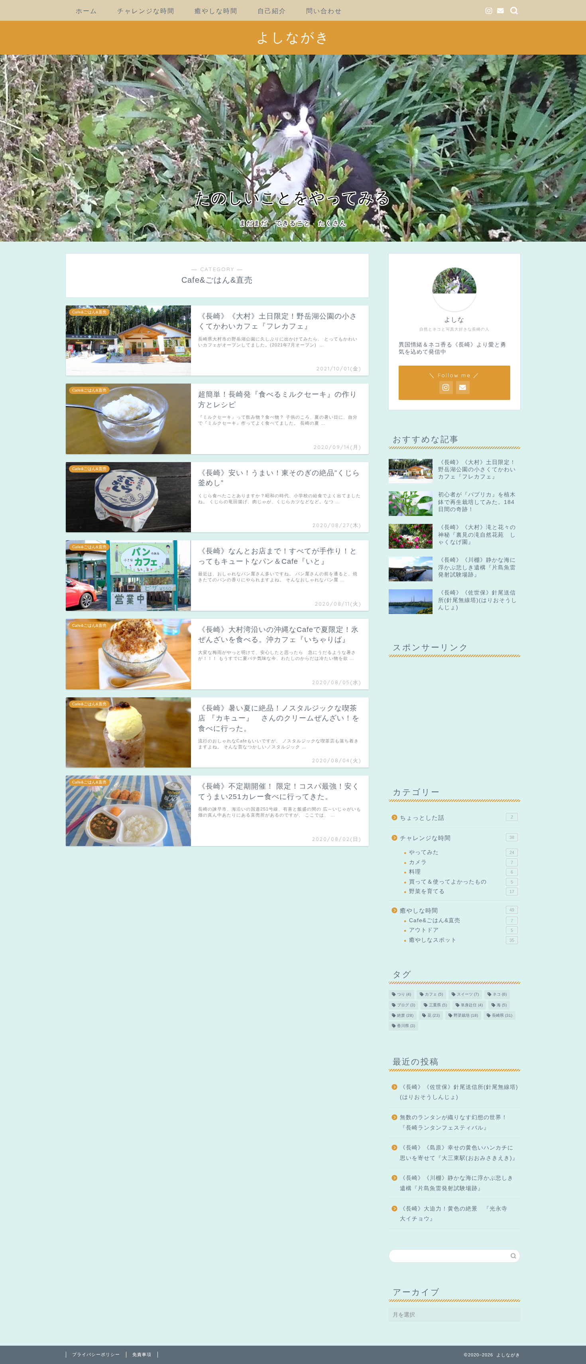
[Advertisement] (454, 713)
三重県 (438, 1005)
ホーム (86, 11)
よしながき (293, 37)
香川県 (406, 1026)
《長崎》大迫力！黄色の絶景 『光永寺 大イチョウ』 (456, 1214)
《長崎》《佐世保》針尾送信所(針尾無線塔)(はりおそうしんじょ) (459, 1092)
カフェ (434, 994)
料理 (461, 872)
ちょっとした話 (456, 817)
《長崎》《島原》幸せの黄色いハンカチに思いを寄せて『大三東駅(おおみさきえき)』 (459, 1153)
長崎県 (502, 1015)
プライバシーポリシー (96, 1354)
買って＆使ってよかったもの (461, 882)
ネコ (500, 994)
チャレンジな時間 (146, 11)
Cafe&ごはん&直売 (461, 920)
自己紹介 (272, 11)
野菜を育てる (461, 891)
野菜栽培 (466, 1015)
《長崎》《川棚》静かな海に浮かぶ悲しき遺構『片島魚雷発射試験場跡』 (456, 1183)
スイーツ (468, 994)
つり (404, 994)
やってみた (461, 852)
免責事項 (141, 1354)
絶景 (405, 1015)
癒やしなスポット (461, 940)
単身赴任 (472, 1005)
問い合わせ (324, 11)
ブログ (406, 1005)
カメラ (461, 862)
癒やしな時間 (216, 11)
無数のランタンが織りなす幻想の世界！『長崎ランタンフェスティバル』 (453, 1122)
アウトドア (461, 930)
